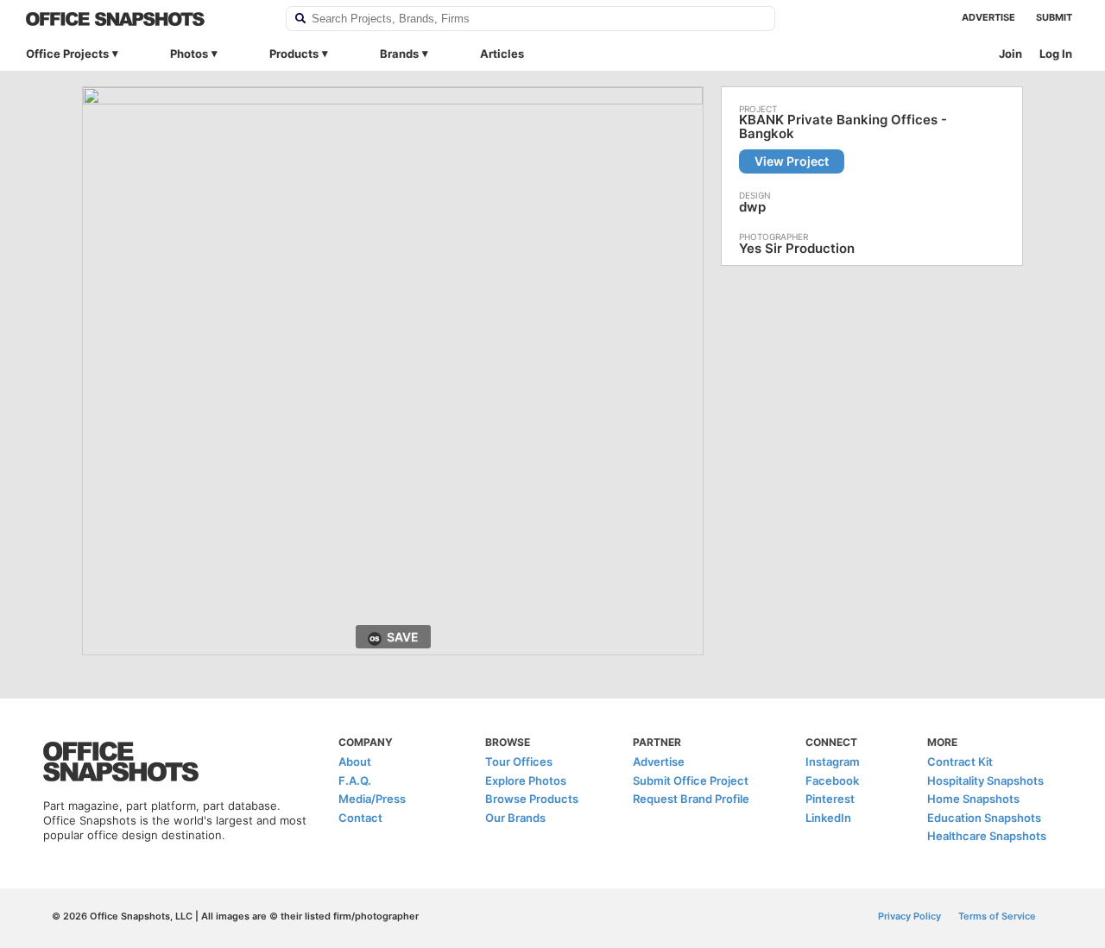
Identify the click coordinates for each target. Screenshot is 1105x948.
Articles (502, 53)
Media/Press (372, 799)
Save (403, 636)
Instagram (832, 761)
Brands (399, 53)
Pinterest (830, 799)
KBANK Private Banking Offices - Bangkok (843, 127)
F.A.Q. (354, 780)
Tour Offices (518, 761)
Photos (189, 53)
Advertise (988, 17)
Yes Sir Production (797, 248)
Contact (360, 818)
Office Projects (67, 53)
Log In (1055, 53)
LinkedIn (828, 818)
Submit (1054, 17)
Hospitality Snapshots (985, 780)
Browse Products (531, 799)
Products (294, 53)
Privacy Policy (909, 916)
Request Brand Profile (691, 799)
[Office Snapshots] (145, 19)
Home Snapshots (973, 799)
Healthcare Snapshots (986, 836)
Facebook (832, 780)
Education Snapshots (984, 818)
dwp (752, 207)
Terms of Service (997, 916)
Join (1010, 53)
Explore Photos (525, 780)
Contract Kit (960, 761)
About (354, 761)
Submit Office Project (690, 780)
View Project (792, 161)
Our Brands (515, 818)
